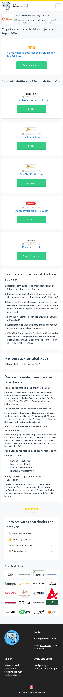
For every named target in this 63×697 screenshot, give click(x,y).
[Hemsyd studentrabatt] (10, 584)
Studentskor (10, 668)
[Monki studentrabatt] (10, 612)
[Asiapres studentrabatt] (52, 593)
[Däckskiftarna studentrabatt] (24, 584)
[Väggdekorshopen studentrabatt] (24, 593)
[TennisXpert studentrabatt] (24, 612)
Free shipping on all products (31, 100)
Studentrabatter (12, 675)
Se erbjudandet (31, 256)
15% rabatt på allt (31, 247)
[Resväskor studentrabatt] (38, 593)
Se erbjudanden (31, 65)
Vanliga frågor (41, 665)
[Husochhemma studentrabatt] (38, 612)
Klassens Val (20, 6)
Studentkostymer (13, 671)
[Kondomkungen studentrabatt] (52, 574)
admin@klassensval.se (45, 638)
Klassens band (11, 665)
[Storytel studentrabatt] (52, 584)
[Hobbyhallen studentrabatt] (38, 584)
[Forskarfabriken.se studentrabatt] (52, 612)
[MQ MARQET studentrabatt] (10, 574)
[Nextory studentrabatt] (10, 593)
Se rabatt (31, 108)
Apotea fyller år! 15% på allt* (31, 210)
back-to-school (31, 137)
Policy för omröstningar (46, 668)
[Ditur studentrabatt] (24, 603)
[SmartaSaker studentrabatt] (38, 603)
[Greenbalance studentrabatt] (52, 603)
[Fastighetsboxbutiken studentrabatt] (24, 574)
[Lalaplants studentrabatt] (38, 574)
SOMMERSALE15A (31, 174)
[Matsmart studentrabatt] (10, 603)
